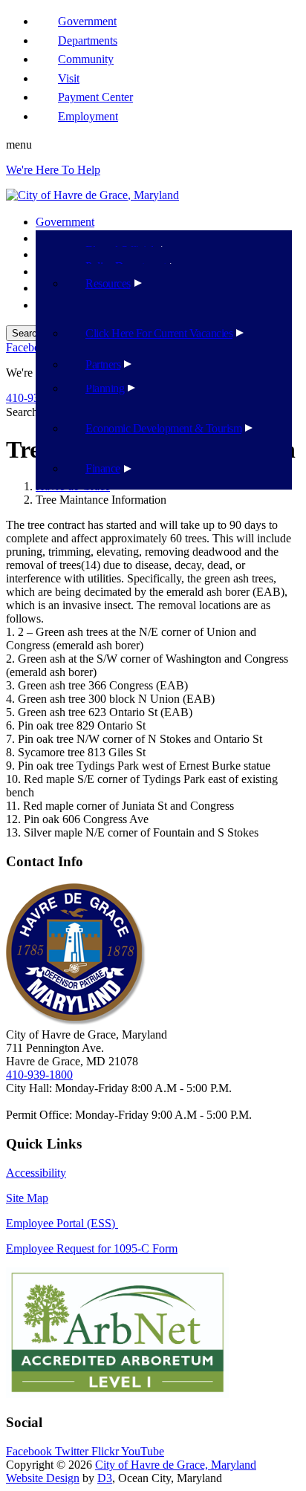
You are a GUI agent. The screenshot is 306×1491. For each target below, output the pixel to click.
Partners (102, 364)
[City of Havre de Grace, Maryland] (92, 195)
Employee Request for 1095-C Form (92, 1248)
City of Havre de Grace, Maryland (175, 1464)
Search (22, 412)
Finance (102, 468)
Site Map (27, 1198)
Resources (108, 283)
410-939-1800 (39, 1074)
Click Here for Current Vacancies (158, 333)
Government (65, 221)
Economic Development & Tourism (163, 428)
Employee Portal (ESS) (62, 1223)
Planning (104, 388)
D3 (104, 1478)
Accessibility (36, 1172)
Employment (88, 116)
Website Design (42, 1478)
